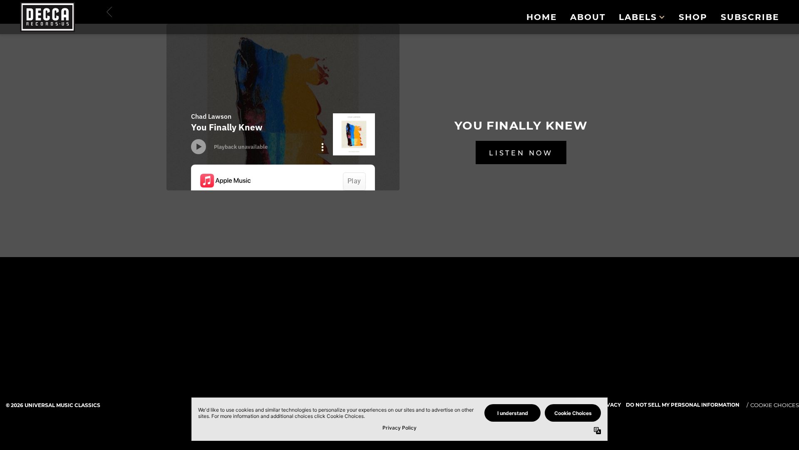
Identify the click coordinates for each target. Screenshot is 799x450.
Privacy (609, 405)
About (587, 17)
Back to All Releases (399, 296)
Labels (638, 17)
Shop (693, 17)
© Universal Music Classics (53, 405)
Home (541, 17)
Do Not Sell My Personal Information (682, 405)
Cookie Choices (774, 405)
